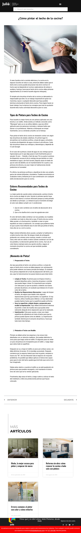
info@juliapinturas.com (37, 530)
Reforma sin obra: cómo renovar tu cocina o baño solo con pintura (56, 466)
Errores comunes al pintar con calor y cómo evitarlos (22, 508)
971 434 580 (52, 530)
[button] (60, 4)
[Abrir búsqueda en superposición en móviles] (40, 9)
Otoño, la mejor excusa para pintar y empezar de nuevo (22, 464)
